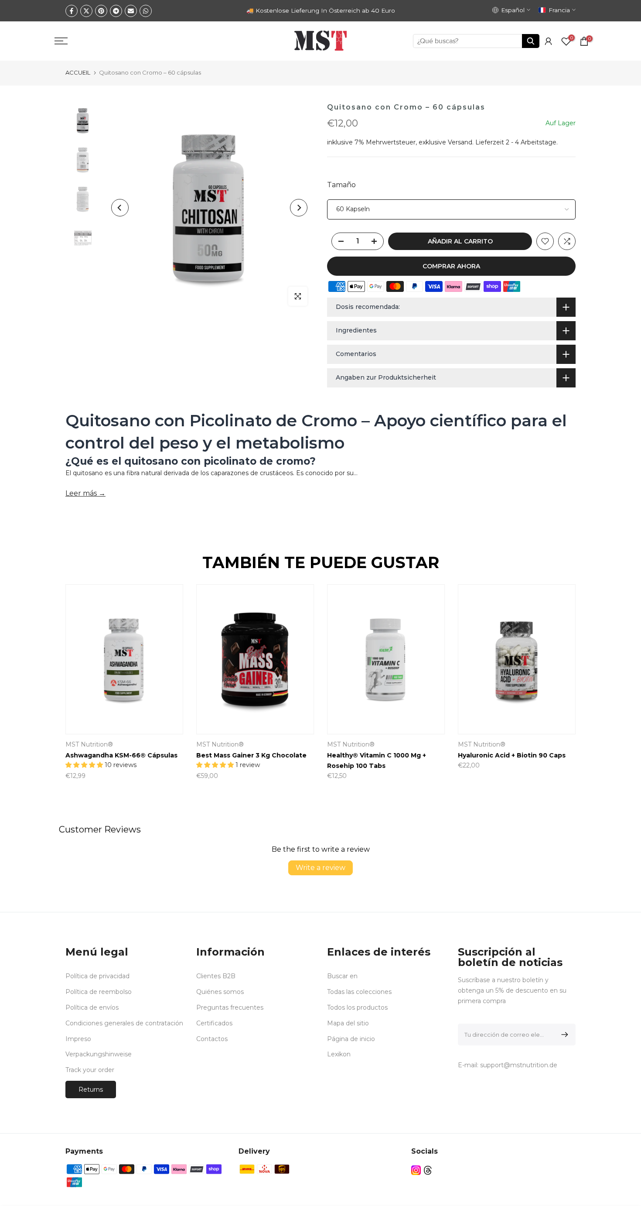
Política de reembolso (98, 992)
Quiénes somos (220, 992)
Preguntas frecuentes (229, 1007)
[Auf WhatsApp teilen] (146, 11)
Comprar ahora (451, 266)
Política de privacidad (97, 976)
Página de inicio (351, 1039)
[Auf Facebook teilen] (71, 11)
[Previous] (120, 207)
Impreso (78, 1039)
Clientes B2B (215, 976)
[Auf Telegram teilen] (116, 11)
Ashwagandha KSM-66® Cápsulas (121, 756)
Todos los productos (357, 1007)
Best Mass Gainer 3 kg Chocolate (251, 756)
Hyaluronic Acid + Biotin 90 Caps (512, 756)
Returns (90, 1089)
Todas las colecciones (359, 992)
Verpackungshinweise (98, 1054)
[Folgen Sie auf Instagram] (416, 1170)
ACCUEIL (77, 72)
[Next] (298, 207)
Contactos (212, 1039)
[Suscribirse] (563, 1034)
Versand (460, 142)
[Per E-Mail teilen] (131, 11)
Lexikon (339, 1054)
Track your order (89, 1070)
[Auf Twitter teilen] (86, 11)
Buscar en (342, 976)
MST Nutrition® (89, 745)
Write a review (320, 867)
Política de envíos (92, 1007)
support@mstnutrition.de (518, 1065)
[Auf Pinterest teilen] (101, 11)
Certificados (214, 1023)
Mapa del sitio (348, 1023)
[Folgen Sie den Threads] (428, 1170)
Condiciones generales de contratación (124, 1023)
